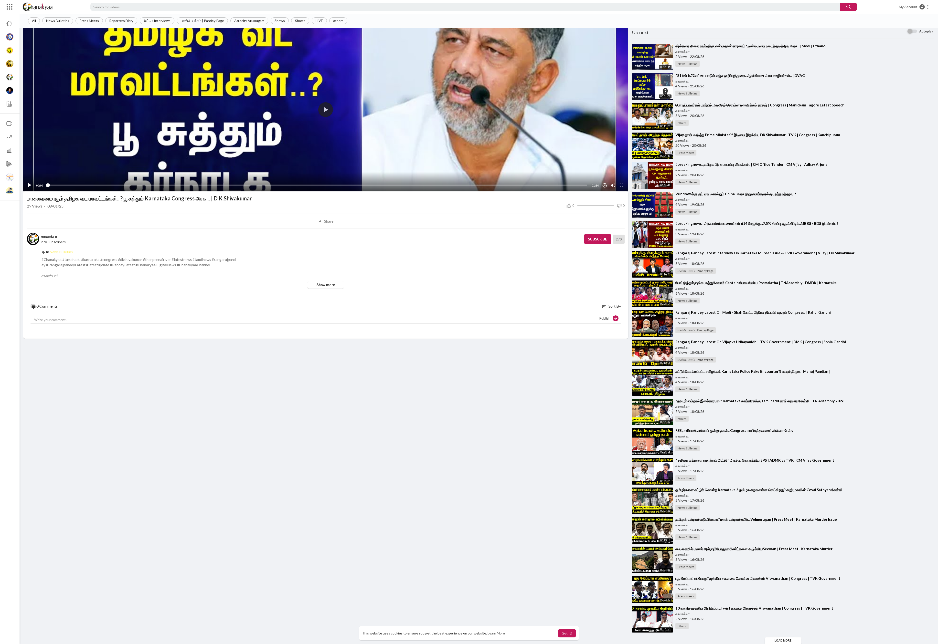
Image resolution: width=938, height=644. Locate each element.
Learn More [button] (496, 633)
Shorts (300, 21)
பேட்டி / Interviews (157, 21)
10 (605, 185)
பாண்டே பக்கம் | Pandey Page (202, 21)
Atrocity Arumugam (249, 21)
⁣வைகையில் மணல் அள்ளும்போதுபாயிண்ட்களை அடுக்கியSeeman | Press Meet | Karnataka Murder (753, 549)
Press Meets (89, 21)
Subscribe (597, 239)
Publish (606, 318)
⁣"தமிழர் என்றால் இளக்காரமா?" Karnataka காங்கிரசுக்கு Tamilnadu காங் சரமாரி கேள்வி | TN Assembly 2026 (759, 401)
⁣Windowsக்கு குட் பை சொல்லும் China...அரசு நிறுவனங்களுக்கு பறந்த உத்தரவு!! (735, 194)
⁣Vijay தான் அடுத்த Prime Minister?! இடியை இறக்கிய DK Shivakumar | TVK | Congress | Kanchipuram (757, 135)
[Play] (29, 185)
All (34, 21)
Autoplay (926, 31)
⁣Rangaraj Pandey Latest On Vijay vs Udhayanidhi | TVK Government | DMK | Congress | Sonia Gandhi (760, 342)
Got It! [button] (567, 633)
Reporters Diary (121, 21)
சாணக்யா (49, 236)
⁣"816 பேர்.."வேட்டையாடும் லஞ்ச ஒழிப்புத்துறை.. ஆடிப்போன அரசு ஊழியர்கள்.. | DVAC (740, 75)
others (338, 21)
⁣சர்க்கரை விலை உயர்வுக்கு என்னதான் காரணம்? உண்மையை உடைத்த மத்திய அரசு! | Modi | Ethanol (750, 46)
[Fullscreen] (621, 185)
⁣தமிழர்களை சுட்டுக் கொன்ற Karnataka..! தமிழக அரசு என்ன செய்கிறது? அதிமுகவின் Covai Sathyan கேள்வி (758, 490)
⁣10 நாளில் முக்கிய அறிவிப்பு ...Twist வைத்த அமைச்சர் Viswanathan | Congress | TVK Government (754, 608)
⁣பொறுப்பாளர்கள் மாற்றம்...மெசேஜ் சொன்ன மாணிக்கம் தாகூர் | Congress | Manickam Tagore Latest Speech (759, 105)
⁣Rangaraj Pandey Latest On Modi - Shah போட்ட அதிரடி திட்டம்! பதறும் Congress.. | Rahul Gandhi (753, 312)
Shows (280, 21)
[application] (325, 109)
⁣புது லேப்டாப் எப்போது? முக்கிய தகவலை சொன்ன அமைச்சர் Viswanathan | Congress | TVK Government (757, 578)
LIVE (319, 21)
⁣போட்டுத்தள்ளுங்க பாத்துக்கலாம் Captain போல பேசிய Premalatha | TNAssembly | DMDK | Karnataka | (757, 282)
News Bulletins (57, 21)
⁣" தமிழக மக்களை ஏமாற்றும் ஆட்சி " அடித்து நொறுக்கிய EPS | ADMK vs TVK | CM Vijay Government (754, 460)
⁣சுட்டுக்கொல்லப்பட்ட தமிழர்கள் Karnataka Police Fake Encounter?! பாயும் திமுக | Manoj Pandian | (752, 371)
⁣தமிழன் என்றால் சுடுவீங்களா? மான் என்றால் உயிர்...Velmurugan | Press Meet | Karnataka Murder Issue (756, 519)
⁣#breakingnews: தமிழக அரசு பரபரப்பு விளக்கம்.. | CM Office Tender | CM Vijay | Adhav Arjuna (751, 164)
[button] (914, 6)
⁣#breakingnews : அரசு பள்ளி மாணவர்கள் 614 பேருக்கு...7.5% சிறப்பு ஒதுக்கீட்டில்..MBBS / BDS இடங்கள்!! (756, 223)
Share (328, 221)
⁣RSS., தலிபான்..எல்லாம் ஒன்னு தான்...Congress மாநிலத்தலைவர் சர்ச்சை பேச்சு (734, 430)
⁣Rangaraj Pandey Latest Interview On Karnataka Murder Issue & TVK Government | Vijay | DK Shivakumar (764, 253)
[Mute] (613, 185)
